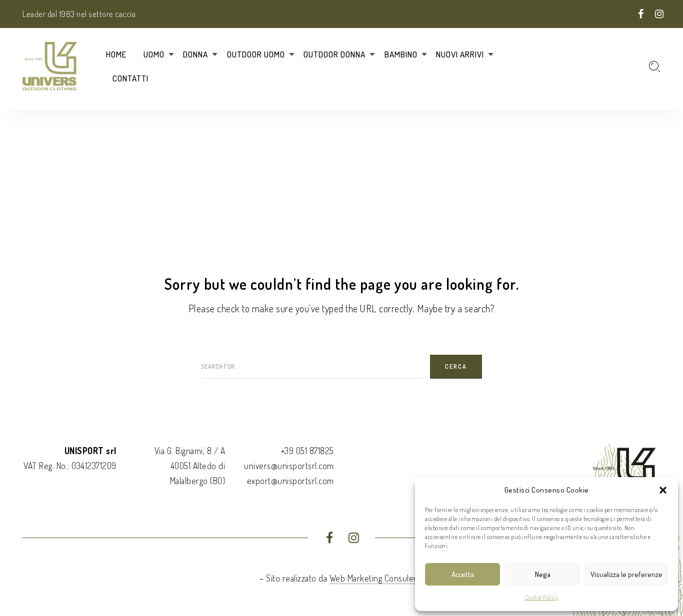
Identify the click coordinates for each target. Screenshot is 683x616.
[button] (663, 490)
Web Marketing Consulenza (378, 578)
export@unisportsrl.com (290, 480)
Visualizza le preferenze (626, 574)
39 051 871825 (309, 450)
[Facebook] (641, 14)
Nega (542, 574)
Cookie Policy (541, 597)
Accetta (463, 574)
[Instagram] (659, 14)
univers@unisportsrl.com (289, 465)
